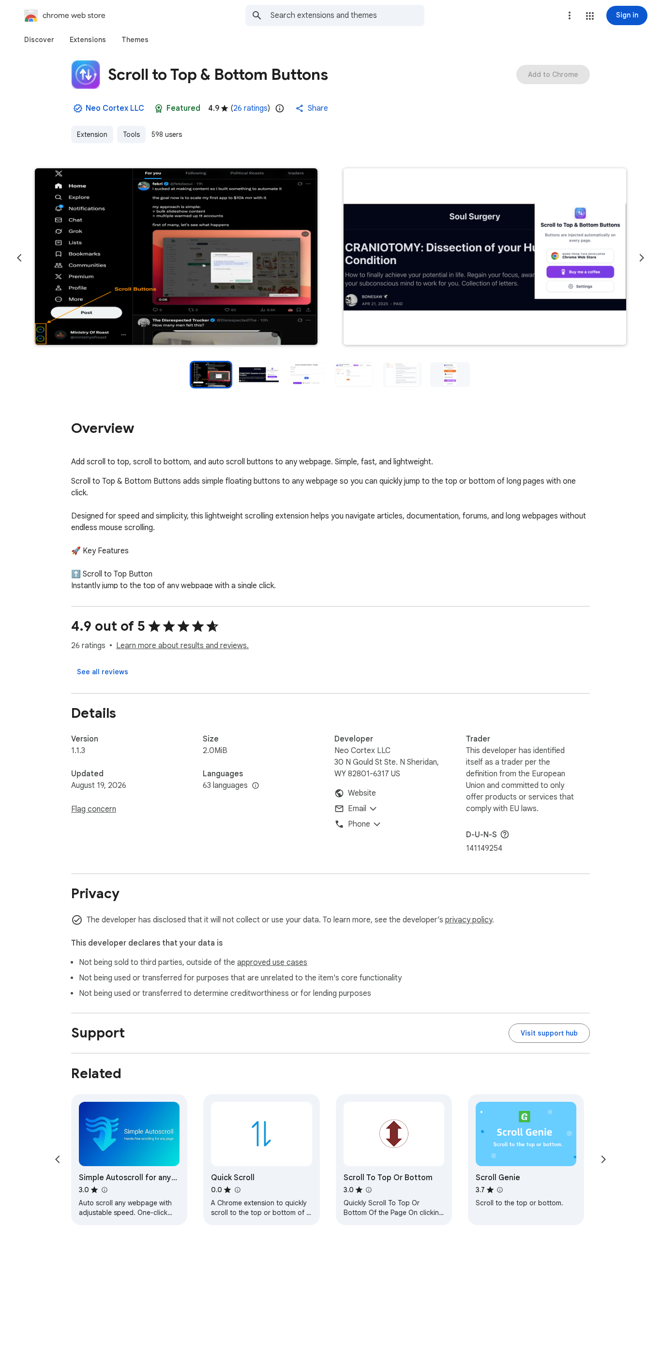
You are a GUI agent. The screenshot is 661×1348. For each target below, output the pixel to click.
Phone (359, 824)
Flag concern (93, 809)
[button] (590, 16)
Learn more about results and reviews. (182, 646)
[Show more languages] (255, 786)
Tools (131, 134)
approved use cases (272, 962)
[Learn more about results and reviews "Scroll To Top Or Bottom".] (368, 1189)
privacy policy (468, 920)
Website (362, 793)
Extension (92, 134)
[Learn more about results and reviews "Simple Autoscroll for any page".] (104, 1189)
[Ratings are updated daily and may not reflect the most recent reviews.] (279, 108)
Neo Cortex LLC (115, 108)
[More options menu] (569, 15)
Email (357, 809)
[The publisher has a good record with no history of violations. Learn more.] (78, 108)
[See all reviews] (102, 671)
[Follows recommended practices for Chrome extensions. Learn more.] (158, 108)
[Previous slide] (19, 257)
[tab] (39, 39)
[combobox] (347, 15)
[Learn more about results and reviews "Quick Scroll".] (237, 1189)
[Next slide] (641, 257)
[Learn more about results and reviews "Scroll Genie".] (499, 1189)
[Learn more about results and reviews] (504, 834)
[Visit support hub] (549, 1033)
